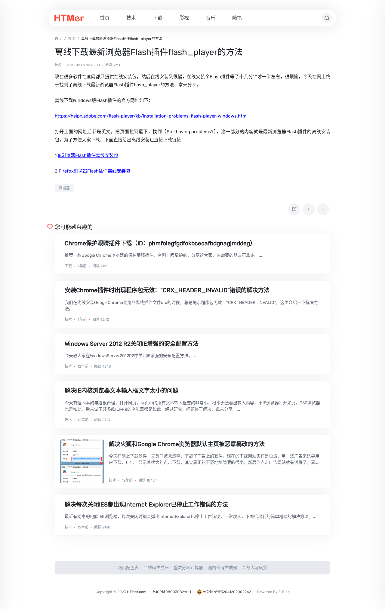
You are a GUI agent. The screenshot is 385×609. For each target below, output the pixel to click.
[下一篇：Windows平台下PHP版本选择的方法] (323, 209)
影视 (184, 18)
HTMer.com (136, 592)
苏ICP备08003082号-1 (171, 592)
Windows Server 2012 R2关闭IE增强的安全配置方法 (132, 343)
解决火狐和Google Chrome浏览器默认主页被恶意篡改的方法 (187, 444)
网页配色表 (128, 567)
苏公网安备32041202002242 (226, 592)
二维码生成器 (156, 567)
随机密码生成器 (222, 567)
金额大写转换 (254, 567)
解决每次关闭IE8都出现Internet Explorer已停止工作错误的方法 (146, 504)
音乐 (210, 18)
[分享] (294, 209)
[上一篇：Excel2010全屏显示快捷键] (309, 209)
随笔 (237, 18)
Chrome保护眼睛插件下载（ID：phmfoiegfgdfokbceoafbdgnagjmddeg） (160, 243)
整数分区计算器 (188, 567)
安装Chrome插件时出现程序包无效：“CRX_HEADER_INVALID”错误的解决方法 (167, 290)
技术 (131, 18)
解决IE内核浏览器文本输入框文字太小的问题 (121, 390)
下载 (157, 18)
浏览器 (64, 188)
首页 (104, 18)
